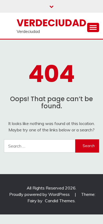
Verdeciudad (51, 23)
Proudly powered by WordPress (40, 194)
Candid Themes (60, 200)
